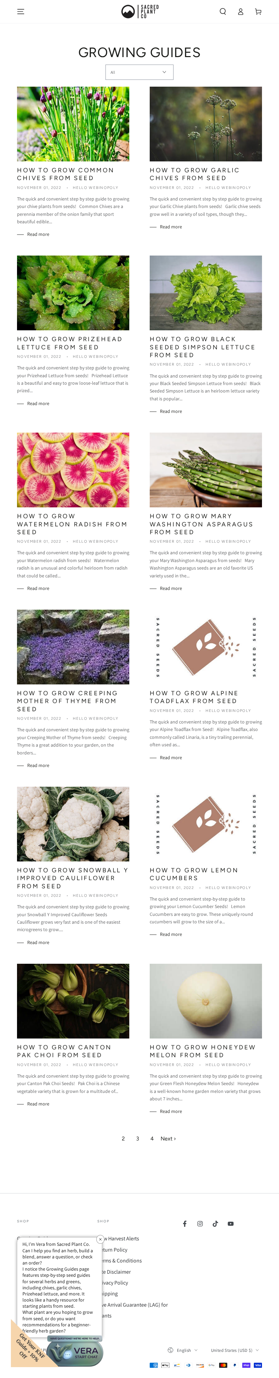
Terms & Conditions (119, 1260)
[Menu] (21, 11)
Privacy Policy (112, 1282)
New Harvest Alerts (118, 1238)
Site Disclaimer (114, 1271)
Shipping (107, 1293)
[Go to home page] (139, 11)
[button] (223, 11)
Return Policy (112, 1249)
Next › (168, 1138)
